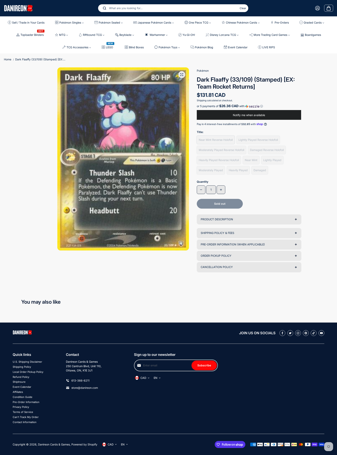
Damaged (260, 170)
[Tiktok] (314, 333)
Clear (243, 8)
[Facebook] (282, 333)
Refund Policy (21, 376)
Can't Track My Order (26, 417)
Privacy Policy (21, 406)
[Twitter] (290, 333)
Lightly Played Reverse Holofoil (258, 139)
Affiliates (18, 391)
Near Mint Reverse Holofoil (216, 139)
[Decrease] (201, 189)
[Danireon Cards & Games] (18, 8)
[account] (317, 8)
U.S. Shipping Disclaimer (27, 361)
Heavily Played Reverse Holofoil (219, 160)
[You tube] (321, 333)
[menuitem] (27, 22)
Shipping (201, 100)
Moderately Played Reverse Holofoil (221, 150)
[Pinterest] (306, 333)
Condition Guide (22, 397)
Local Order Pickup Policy (28, 371)
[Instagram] (298, 333)
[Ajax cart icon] (328, 8)
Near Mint (251, 160)
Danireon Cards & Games (54, 444)
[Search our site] (104, 8)
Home (7, 59)
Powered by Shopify (84, 444)
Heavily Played (238, 170)
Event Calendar (22, 386)
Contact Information (24, 422)
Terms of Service (23, 412)
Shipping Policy (22, 366)
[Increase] (221, 189)
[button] (249, 106)
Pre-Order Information (26, 402)
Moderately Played (211, 170)
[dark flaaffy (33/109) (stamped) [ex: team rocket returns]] (181, 74)
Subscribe (204, 365)
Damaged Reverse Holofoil (267, 150)
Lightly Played (272, 160)
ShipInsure (19, 381)
